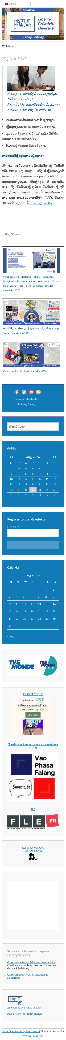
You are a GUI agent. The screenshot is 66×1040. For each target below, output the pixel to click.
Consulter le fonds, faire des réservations (31, 962)
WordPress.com (34, 1036)
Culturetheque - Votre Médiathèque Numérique (27, 976)
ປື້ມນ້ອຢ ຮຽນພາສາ (39, 203)
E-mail (13, 527)
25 (18, 490)
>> (55, 457)
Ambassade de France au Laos (24, 1007)
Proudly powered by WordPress (20, 1031)
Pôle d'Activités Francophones (24, 1013)
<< (11, 457)
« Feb (10, 636)
